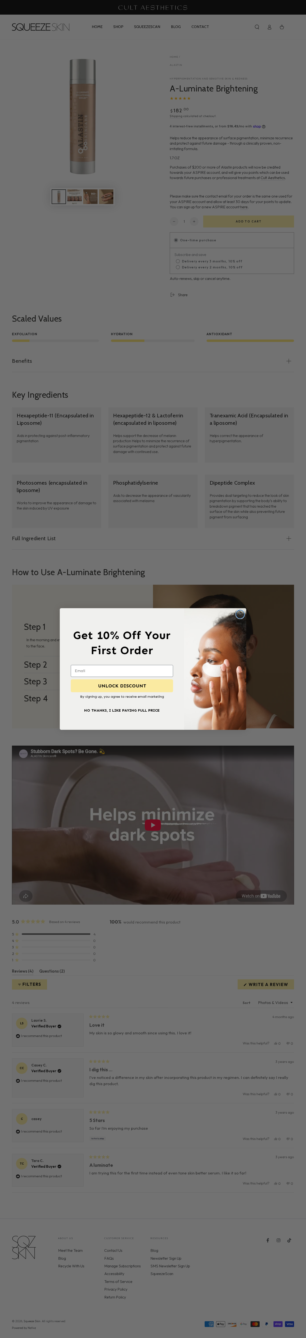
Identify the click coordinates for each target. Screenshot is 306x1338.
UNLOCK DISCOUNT (122, 686)
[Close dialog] (240, 614)
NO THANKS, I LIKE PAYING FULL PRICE (122, 710)
